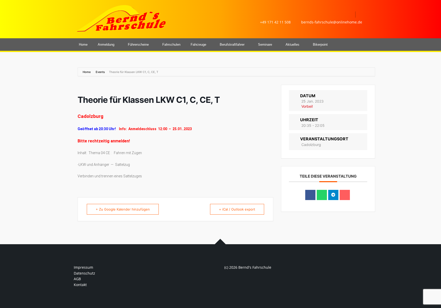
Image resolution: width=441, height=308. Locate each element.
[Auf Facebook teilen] (310, 195)
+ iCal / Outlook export (237, 209)
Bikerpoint (320, 44)
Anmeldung (106, 44)
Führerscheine (138, 44)
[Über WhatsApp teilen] (322, 195)
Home (83, 44)
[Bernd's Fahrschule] (121, 18)
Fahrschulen (171, 44)
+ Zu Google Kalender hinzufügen (123, 209)
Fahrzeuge (198, 44)
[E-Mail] (345, 195)
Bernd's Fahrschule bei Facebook (349, 14)
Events (100, 72)
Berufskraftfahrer (232, 44)
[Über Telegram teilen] (333, 195)
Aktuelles (292, 44)
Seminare (265, 44)
